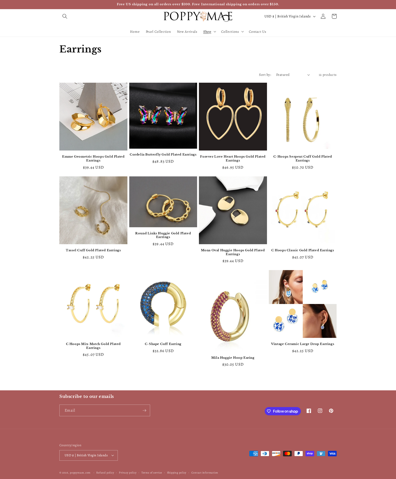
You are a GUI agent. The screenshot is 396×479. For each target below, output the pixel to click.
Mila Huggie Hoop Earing (233, 358)
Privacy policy (128, 472)
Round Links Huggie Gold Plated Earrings (163, 235)
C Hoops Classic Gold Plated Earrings (302, 250)
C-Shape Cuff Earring (163, 344)
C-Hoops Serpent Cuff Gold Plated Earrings (302, 158)
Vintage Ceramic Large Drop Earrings (302, 344)
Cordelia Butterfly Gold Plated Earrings (163, 154)
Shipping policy (177, 472)
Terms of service (151, 472)
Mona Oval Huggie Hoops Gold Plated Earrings (233, 252)
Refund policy (105, 472)
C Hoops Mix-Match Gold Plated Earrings (93, 346)
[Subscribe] (144, 410)
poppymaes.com (80, 472)
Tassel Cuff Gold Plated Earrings (93, 250)
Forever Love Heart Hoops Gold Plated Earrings (233, 158)
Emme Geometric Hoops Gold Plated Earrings (93, 158)
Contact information (204, 472)
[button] (64, 16)
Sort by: (265, 74)
